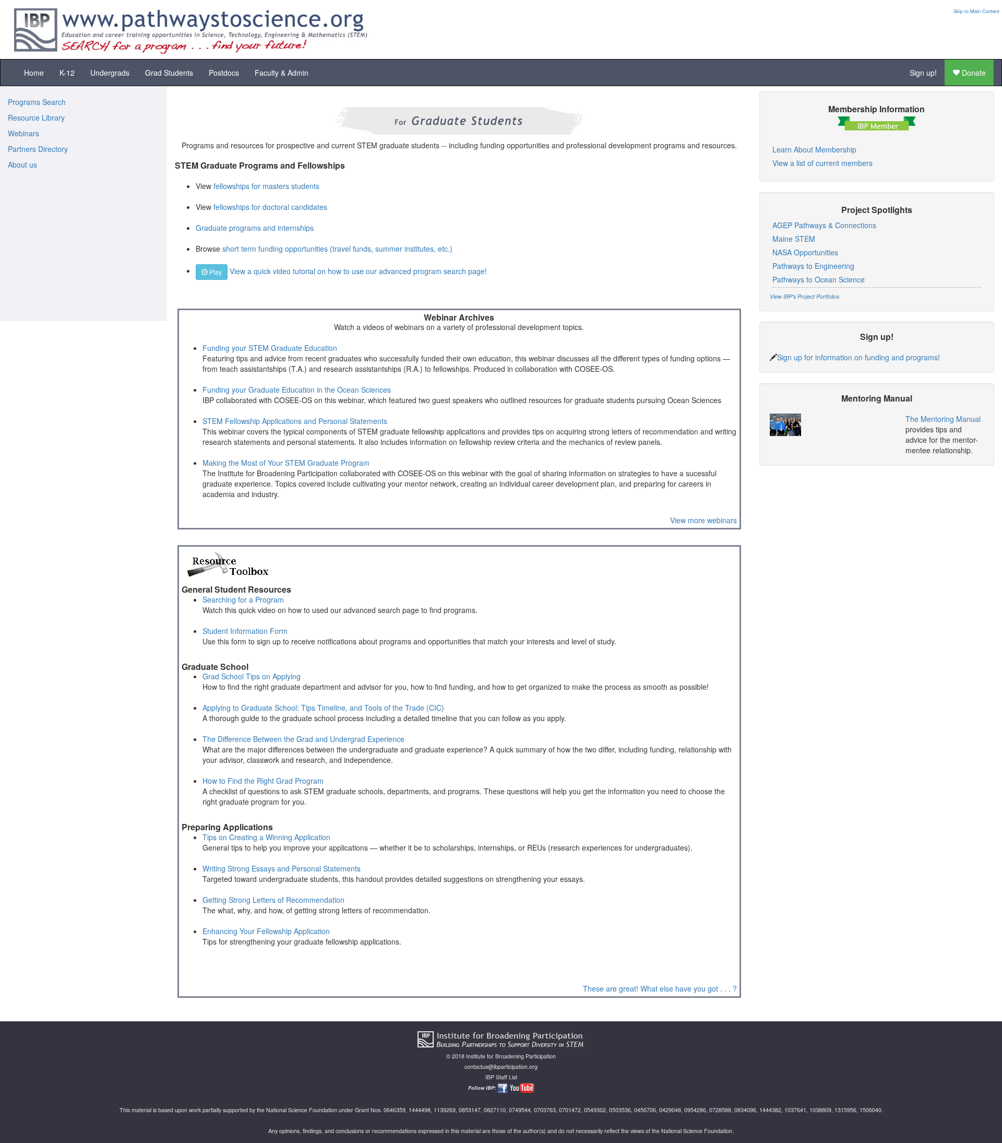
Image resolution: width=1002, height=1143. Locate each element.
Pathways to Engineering (813, 266)
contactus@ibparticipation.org (501, 1066)
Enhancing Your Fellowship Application (266, 931)
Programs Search (37, 102)
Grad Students (169, 72)
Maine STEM (793, 238)
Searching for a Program (243, 599)
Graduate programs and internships (255, 227)
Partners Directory (38, 149)
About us (22, 164)
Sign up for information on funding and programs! (858, 357)
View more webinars (703, 520)
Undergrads (109, 72)
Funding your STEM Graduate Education (269, 348)
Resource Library (36, 117)
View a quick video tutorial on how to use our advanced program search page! (358, 270)
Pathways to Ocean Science (818, 279)
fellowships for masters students (266, 186)
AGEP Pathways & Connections (824, 225)
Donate (973, 72)
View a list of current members (822, 163)
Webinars (23, 133)
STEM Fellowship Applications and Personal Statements (294, 421)
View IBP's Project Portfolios (804, 296)
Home (34, 72)
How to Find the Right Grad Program (263, 780)
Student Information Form (245, 631)
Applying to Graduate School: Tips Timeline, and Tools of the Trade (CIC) (323, 707)
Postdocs (224, 72)
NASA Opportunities (805, 252)
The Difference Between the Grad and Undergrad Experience (303, 739)
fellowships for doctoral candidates (270, 207)
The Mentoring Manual (943, 419)
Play (215, 271)
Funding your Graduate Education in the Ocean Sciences (296, 389)
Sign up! (923, 72)
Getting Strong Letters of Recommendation (273, 899)
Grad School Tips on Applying (251, 676)
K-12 (67, 72)
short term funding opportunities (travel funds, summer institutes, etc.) (337, 248)
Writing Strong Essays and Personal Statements (281, 868)
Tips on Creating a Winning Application (266, 837)
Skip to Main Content (976, 11)
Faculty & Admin (281, 72)
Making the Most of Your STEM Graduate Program (285, 462)
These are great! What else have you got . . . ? (660, 988)
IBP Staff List (501, 1077)
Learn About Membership (814, 149)
